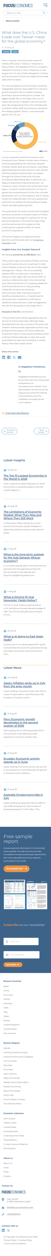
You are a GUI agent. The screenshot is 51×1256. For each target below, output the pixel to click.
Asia (15, 51)
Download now (14, 868)
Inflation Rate (10, 1123)
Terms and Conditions (15, 1243)
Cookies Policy (25, 1240)
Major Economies (12, 1078)
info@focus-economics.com (20, 1207)
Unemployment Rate (14, 1136)
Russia (7, 1020)
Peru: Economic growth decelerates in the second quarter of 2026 (21, 722)
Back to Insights (12, 21)
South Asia (9, 1095)
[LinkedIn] (3, 1230)
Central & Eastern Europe (16, 1052)
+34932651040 (13, 1214)
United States (10, 1029)
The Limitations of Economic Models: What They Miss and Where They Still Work (23, 515)
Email (7, 949)
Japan (6, 1016)
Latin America (10, 1074)
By (31, 367)
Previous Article (11, 431)
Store (6, 1168)
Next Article (41, 431)
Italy (6, 1012)
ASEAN (7, 1048)
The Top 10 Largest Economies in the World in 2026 (25, 477)
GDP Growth (9, 1118)
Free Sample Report (17, 413)
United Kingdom (12, 1025)
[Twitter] (8, 1230)
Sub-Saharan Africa (12, 1103)
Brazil (6, 986)
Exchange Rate (11, 1131)
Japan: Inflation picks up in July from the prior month (24, 685)
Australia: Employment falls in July (23, 796)
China (6, 51)
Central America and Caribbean (18, 1057)
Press (6, 1172)
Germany (8, 1003)
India (6, 1008)
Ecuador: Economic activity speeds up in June (22, 760)
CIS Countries (10, 1061)
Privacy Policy (10, 1240)
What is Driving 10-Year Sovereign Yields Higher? (20, 599)
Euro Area (8, 995)
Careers (7, 1176)
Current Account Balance (16, 1144)
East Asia (8, 1065)
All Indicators (10, 1148)
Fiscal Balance (10, 1140)
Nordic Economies (12, 1086)
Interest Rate (10, 1127)
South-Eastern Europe (14, 1099)
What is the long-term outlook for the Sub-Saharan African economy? (24, 558)
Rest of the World (12, 1091)
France (7, 999)
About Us (8, 1163)
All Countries (10, 1033)
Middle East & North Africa (16, 1082)
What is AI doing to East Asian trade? (23, 638)
